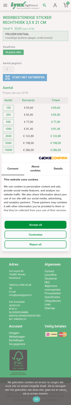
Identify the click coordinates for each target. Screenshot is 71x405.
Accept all (35, 224)
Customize (35, 234)
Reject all (35, 244)
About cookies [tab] (35, 168)
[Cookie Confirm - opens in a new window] (53, 158)
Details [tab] (58, 168)
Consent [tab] (12, 168)
